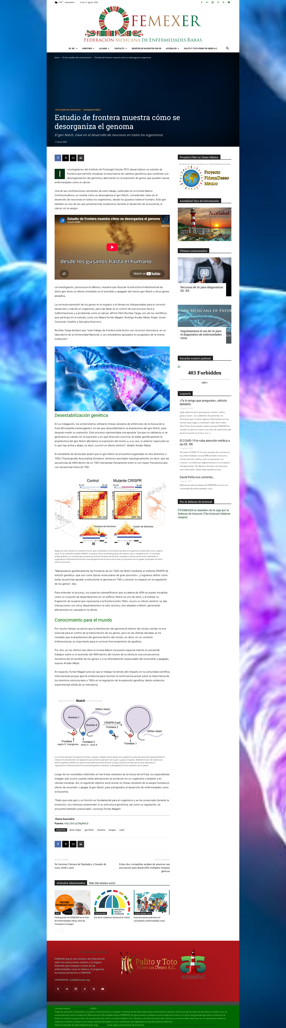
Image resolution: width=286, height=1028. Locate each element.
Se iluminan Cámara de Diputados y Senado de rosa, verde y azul (80, 866)
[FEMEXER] (143, 24)
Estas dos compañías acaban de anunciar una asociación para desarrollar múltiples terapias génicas (144, 868)
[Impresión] (80, 158)
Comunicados (100, 913)
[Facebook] (201, 2)
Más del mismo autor (102, 883)
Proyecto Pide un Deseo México (199, 157)
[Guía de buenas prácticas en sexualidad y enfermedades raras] (152, 902)
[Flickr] (207, 2)
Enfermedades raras (143, 913)
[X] (223, 2)
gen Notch (89, 830)
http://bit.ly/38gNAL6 (76, 823)
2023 (58, 913)
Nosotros (87, 48)
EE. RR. (72, 48)
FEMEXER (102, 1025)
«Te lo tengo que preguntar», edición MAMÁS (203, 402)
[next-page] (62, 931)
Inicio (57, 57)
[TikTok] (217, 2)
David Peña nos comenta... (197, 477)
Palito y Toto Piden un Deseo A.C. (200, 48)
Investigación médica (91, 109)
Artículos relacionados (71, 883)
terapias (112, 830)
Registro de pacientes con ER (146, 48)
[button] (227, 48)
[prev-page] (57, 931)
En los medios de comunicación (77, 57)
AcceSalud (171, 48)
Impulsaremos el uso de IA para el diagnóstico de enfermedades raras (201, 334)
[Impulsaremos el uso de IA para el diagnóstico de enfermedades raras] (204, 324)
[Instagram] (212, 2)
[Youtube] (228, 2)
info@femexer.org (80, 979)
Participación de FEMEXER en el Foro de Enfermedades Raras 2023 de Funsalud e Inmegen (72, 920)
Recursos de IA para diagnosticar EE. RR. (201, 289)
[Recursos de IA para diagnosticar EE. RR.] (204, 276)
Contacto (119, 48)
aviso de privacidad (80, 1008)
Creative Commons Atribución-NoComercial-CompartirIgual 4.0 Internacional (180, 1025)
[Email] (73, 158)
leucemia (101, 830)
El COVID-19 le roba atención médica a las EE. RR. (205, 442)
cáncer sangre (75, 830)
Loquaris (185, 393)
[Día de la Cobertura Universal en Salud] (112, 902)
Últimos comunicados (193, 250)
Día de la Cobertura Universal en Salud (112, 917)
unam (121, 830)
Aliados (103, 48)
